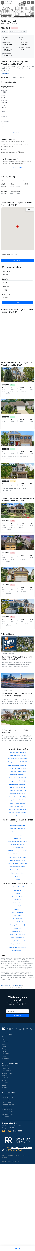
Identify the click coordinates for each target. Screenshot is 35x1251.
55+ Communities (6, 1107)
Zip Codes (17, 879)
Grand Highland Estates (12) (17, 934)
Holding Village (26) (17, 896)
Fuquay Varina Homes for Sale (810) (17, 762)
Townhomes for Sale (17, 831)
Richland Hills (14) (17, 918)
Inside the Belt (6, 1078)
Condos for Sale (17, 835)
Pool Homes (5, 1116)
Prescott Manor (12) (17, 931)
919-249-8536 (17, 1131)
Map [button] (29, 209)
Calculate (17, 302)
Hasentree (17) (17, 909)
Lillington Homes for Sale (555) (17, 784)
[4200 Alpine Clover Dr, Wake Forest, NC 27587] (17, 471)
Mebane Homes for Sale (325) (17, 809)
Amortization (6, 294)
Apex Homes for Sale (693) (17, 774)
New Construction (7, 1102)
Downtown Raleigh (7, 1073)
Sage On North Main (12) (17, 937)
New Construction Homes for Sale (17, 841)
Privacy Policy (16, 1161)
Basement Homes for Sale (17, 866)
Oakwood (4, 1085)
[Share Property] (28, 2)
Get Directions (17, 260)
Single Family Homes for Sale (17, 828)
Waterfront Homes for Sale (17, 860)
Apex (3, 1037)
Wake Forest (5, 1058)
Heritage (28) (17, 893)
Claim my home (17, 167)
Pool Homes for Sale (17, 847)
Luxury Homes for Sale (17, 844)
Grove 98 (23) (17, 899)
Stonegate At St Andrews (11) (17, 941)
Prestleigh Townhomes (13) (17, 925)
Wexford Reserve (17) (17, 912)
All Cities (16, 816)
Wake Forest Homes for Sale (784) (17, 765)
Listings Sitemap (6, 1161)
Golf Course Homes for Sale (17, 870)
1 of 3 (32, 16)
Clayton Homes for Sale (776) (18, 768)
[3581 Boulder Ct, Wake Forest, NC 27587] (17, 510)
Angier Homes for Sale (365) (17, 803)
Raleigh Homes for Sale (8, 1095)
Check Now (17, 1015)
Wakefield (4, 1087)
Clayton (4, 1044)
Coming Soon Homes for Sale (17, 857)
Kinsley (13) (17, 928)
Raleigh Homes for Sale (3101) (18, 752)
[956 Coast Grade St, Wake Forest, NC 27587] (17, 406)
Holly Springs (5, 1053)
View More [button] (4, 73)
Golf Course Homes (7, 1114)
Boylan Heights (6, 1068)
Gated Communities (7, 1111)
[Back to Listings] (2, 2)
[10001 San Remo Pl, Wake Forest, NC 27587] (17, 542)
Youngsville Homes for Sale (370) (17, 800)
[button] (16, 1029)
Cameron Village (6, 1070)
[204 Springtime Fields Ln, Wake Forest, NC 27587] (17, 606)
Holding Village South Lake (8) (17, 947)
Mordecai (4, 1080)
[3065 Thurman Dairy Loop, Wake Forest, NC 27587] (17, 439)
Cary (3, 1039)
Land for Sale (17, 838)
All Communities (16, 950)
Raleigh (4, 1056)
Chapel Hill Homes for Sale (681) (17, 777)
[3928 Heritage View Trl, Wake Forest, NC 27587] (17, 374)
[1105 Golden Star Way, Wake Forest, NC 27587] (17, 574)
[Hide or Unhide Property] (24, 2)
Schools (17, 876)
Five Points (5, 1075)
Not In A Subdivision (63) (17, 887)
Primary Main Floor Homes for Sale (17, 854)
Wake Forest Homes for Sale (17, 825)
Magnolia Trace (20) (17, 902)
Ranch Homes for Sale (17, 873)
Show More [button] (16, 133)
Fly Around (7, 16)
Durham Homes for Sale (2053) (17, 755)
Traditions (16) (17, 915)
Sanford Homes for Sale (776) (18, 771)
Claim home (17, 1248)
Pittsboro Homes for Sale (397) (17, 797)
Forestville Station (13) (18, 921)
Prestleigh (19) (17, 906)
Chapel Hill (5, 1041)
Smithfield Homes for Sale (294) (17, 812)
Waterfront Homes (7, 1109)
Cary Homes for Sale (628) (17, 781)
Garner (4, 1051)
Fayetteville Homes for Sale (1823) (17, 758)
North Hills (5, 1082)
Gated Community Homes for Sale (17, 863)
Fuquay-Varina (6, 1049)
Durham (4, 1046)
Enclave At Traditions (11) (17, 944)
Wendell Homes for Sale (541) (17, 787)
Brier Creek (5, 1066)
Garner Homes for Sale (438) (17, 793)
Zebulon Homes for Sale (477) (17, 790)
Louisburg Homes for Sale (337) (17, 806)
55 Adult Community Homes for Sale (18, 851)
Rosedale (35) (17, 890)
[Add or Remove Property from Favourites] (32, 2)
